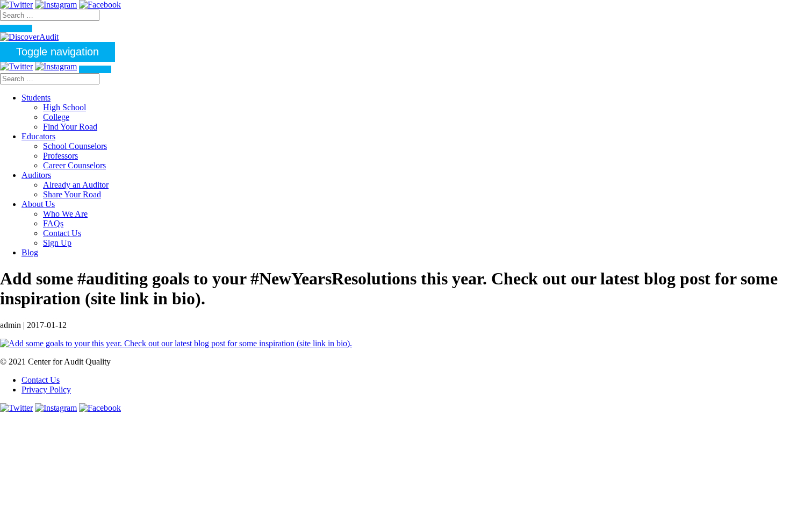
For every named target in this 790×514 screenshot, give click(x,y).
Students (36, 97)
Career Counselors (74, 165)
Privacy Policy (46, 389)
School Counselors (75, 146)
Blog (29, 252)
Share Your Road (72, 194)
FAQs (53, 223)
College (56, 117)
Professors (60, 155)
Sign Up (57, 242)
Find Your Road (70, 126)
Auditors (36, 175)
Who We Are (65, 213)
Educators (38, 136)
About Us (38, 204)
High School (64, 107)
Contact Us (62, 233)
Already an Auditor (76, 184)
